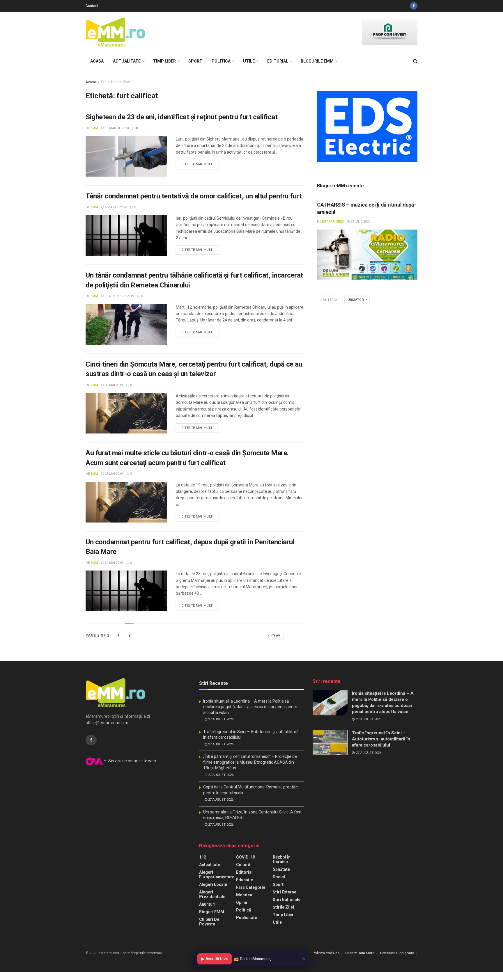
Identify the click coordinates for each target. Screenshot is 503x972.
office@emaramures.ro (107, 722)
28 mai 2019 (113, 474)
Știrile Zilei (283, 907)
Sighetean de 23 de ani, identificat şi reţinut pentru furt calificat (181, 117)
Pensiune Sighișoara (397, 953)
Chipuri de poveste (209, 921)
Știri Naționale (286, 899)
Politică (221, 61)
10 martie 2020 (116, 128)
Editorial (277, 61)
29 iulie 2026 (360, 221)
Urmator (356, 300)
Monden (244, 895)
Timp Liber (164, 61)
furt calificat (120, 82)
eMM (94, 128)
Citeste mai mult (197, 164)
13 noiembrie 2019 (119, 296)
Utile (249, 61)
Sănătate (281, 869)
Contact (92, 6)
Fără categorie (250, 887)
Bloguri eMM (211, 911)
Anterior (331, 300)
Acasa (97, 61)
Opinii (241, 902)
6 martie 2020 (115, 207)
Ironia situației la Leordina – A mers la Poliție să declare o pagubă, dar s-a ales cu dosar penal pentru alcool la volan (251, 707)
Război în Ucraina (282, 859)
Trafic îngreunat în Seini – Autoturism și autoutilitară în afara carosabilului (381, 739)
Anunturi (207, 904)
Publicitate (246, 917)
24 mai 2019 (113, 563)
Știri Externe (284, 892)
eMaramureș (333, 221)
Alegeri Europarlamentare (216, 874)
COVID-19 (245, 857)
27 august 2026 (220, 719)
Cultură (243, 864)
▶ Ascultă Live (214, 959)
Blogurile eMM (317, 61)
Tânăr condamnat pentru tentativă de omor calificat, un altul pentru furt (194, 196)
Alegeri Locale (213, 884)
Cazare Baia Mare (359, 953)
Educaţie (244, 879)
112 (202, 857)
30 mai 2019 (113, 385)
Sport (195, 61)
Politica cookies (326, 953)
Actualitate (127, 61)
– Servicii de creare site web (129, 760)
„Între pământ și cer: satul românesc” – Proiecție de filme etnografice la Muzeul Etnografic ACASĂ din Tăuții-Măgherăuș (250, 762)
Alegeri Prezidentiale (212, 894)
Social (279, 877)
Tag (104, 82)
